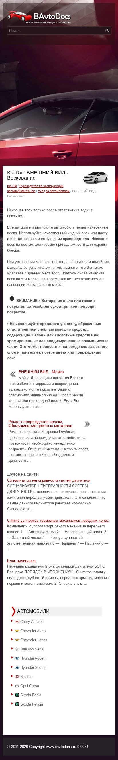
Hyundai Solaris (33, 667)
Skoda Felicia (31, 704)
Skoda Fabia (30, 695)
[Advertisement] (59, 104)
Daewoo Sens (31, 649)
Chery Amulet (31, 621)
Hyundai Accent (33, 658)
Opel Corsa (29, 686)
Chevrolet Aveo (33, 631)
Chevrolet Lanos (33, 640)
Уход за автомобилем (54, 191)
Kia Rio (12, 186)
